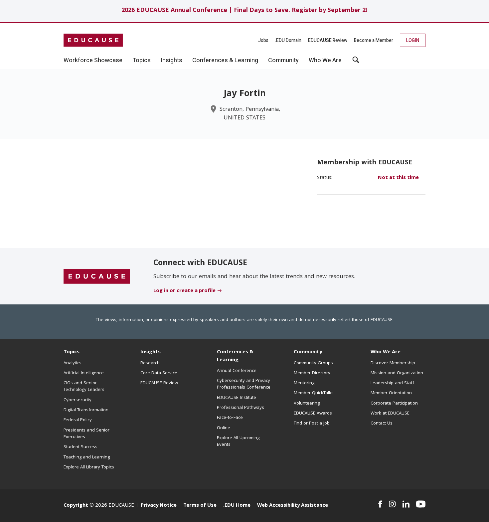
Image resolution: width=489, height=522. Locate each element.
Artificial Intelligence (84, 373)
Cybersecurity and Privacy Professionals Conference (243, 384)
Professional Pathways (240, 408)
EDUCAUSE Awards (313, 413)
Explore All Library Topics (89, 467)
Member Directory (312, 373)
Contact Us (382, 423)
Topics (72, 352)
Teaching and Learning (87, 457)
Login (412, 40)
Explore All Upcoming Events (238, 441)
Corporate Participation (394, 403)
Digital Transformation (86, 410)
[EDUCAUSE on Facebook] (380, 504)
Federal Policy (78, 420)
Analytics (73, 363)
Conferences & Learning (235, 356)
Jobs (263, 40)
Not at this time (398, 178)
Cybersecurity (77, 400)
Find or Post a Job (312, 423)
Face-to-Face (230, 418)
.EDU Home (236, 505)
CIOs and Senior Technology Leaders (84, 387)
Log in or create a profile (184, 291)
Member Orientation (391, 393)
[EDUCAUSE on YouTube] (420, 504)
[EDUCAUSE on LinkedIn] (406, 504)
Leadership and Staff (392, 383)
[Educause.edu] (97, 276)
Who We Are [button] (325, 60)
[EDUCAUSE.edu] (93, 40)
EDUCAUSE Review (327, 40)
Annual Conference (236, 371)
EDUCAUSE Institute (236, 398)
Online (223, 428)
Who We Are (386, 352)
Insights (150, 352)
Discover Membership (393, 363)
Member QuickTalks (314, 393)
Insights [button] (171, 60)
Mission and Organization (397, 373)
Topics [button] (141, 60)
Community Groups (313, 363)
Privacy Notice (159, 505)
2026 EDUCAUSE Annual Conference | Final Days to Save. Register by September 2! (244, 11)
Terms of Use (200, 505)
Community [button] (283, 60)
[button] (356, 62)
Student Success (80, 447)
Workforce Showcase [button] (93, 60)
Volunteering (307, 403)
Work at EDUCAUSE (390, 413)
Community (308, 352)
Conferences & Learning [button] (225, 60)
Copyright (76, 505)
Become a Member (373, 40)
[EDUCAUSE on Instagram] (392, 504)
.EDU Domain (288, 40)
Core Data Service (158, 373)
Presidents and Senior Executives (86, 434)
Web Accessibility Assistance (292, 505)
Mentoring (304, 383)
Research (150, 363)
